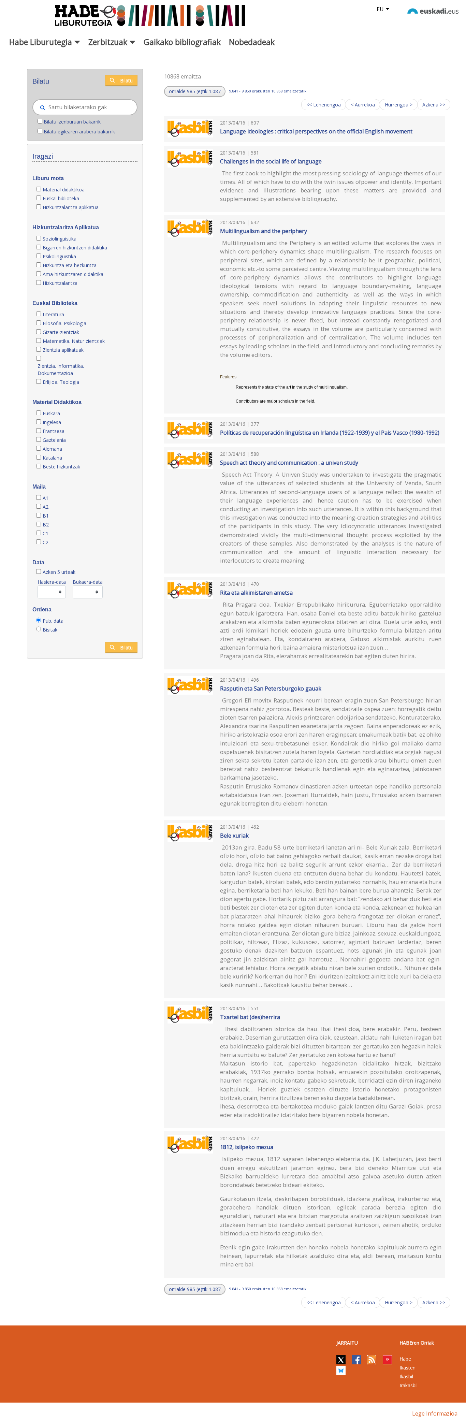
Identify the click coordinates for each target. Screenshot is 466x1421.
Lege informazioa (434, 1413)
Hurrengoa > (398, 104)
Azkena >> (433, 104)
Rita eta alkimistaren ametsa (256, 592)
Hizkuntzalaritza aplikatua (71, 207)
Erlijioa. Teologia (61, 382)
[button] (194, 91)
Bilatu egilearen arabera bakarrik (79, 131)
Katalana (52, 457)
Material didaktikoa (64, 189)
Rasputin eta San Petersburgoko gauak (270, 688)
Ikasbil (406, 1376)
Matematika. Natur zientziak (74, 341)
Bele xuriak (234, 835)
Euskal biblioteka (61, 198)
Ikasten (407, 1367)
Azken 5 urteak (59, 572)
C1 (45, 533)
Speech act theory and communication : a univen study (289, 462)
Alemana (52, 449)
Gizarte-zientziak (61, 332)
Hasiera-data (52, 582)
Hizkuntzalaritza (60, 283)
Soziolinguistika (59, 238)
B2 (46, 524)
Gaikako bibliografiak (182, 42)
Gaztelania (54, 440)
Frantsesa (53, 431)
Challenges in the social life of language (271, 161)
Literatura (53, 314)
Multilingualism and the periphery (263, 231)
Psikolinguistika (59, 256)
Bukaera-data (88, 582)
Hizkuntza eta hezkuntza (70, 265)
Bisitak (50, 629)
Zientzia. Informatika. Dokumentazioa (61, 369)
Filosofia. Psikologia (64, 323)
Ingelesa (52, 422)
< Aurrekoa (363, 104)
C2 (45, 542)
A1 (45, 498)
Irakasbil (408, 1385)
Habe (405, 1358)
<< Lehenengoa (323, 104)
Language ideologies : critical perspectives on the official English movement (316, 131)
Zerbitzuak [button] (108, 42)
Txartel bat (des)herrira (250, 1017)
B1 (46, 515)
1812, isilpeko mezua (246, 1147)
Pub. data (53, 621)
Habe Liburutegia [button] (41, 42)
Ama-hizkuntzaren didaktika (73, 274)
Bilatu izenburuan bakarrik (72, 121)
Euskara (51, 413)
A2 (45, 507)
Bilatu (126, 80)
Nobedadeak (252, 42)
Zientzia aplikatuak (63, 350)
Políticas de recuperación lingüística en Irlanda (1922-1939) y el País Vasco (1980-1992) (329, 432)
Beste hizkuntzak (61, 466)
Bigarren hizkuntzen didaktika (75, 247)
